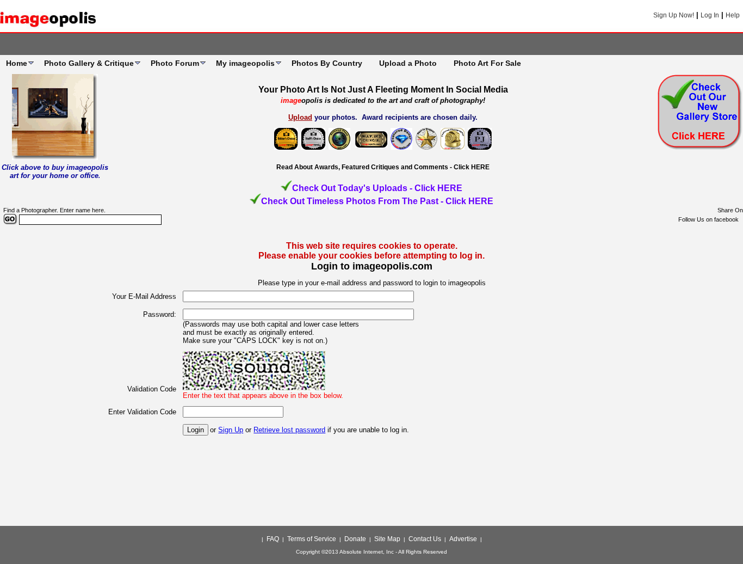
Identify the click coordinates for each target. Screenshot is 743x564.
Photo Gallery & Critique (89, 63)
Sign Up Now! (673, 15)
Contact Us (424, 539)
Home (16, 63)
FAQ (273, 539)
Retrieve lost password (289, 430)
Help (733, 15)
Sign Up (230, 430)
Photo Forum (175, 63)
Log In (710, 15)
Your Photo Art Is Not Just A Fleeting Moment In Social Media (383, 89)
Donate (355, 539)
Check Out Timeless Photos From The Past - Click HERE (377, 201)
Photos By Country (327, 63)
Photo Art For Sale (487, 63)
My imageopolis (245, 63)
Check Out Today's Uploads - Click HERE (377, 188)
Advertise (463, 539)
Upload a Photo (408, 63)
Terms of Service (311, 539)
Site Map (387, 539)
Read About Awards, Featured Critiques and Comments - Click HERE (383, 167)
